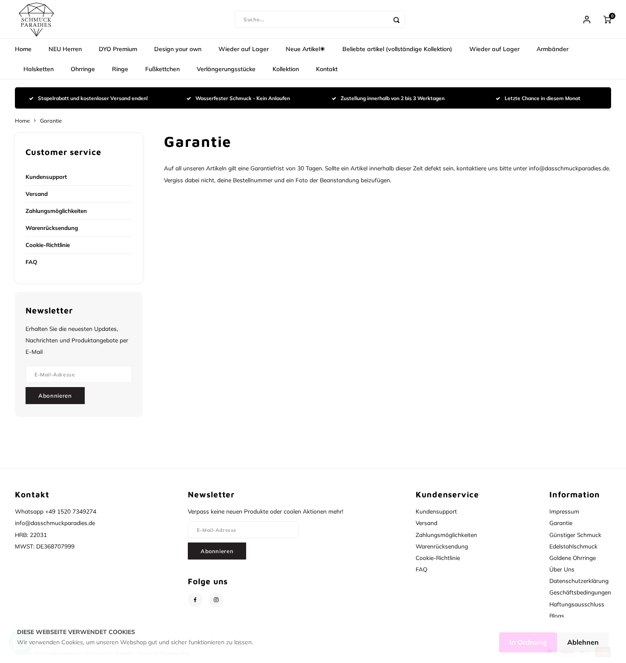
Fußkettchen (162, 69)
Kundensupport (46, 176)
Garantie (51, 120)
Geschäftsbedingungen (580, 592)
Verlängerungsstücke (226, 69)
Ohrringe (83, 69)
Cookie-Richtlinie (48, 244)
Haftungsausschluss (576, 604)
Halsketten (38, 69)
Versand (37, 193)
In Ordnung (528, 642)
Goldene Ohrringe (572, 557)
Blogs (556, 615)
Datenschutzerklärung (579, 580)
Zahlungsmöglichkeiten (56, 210)
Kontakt (327, 69)
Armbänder (553, 49)
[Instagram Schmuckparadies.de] (216, 599)
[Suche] (396, 19)
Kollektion (286, 69)
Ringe (120, 69)
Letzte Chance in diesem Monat (542, 98)
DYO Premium (118, 49)
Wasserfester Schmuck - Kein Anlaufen (242, 98)
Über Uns (561, 569)
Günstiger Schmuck (575, 534)
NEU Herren (65, 49)
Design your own (177, 49)
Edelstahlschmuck (573, 546)
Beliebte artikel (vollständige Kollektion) (397, 49)
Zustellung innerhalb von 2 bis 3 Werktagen (393, 98)
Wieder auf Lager (243, 49)
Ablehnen (583, 642)
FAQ (31, 261)
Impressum (564, 511)
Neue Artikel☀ (305, 49)
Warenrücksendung (52, 227)
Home (23, 49)
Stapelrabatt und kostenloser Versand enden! (93, 98)
